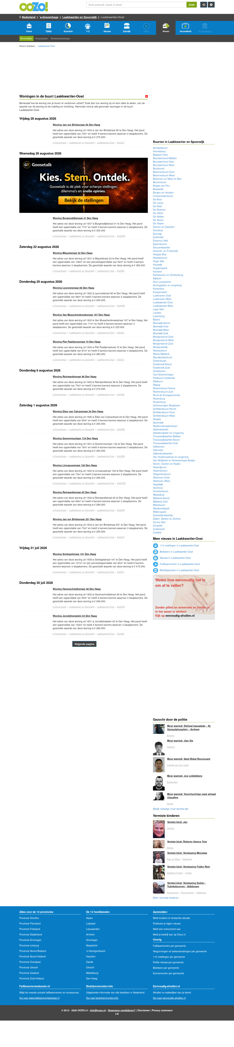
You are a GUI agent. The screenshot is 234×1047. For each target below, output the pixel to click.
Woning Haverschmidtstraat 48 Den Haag (77, 589)
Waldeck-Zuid (160, 501)
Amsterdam (172, 782)
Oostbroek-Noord (162, 364)
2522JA (120, 537)
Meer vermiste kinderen (166, 897)
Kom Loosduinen (162, 281)
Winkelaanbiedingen (60, 38)
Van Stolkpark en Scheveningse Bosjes (174, 460)
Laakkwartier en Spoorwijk (79, 17)
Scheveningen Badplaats (166, 405)
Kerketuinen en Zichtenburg (168, 275)
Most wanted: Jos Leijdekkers (184, 775)
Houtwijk (157, 264)
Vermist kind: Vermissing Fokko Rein (188, 866)
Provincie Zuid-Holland (31, 978)
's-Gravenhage (48, 17)
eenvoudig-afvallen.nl (180, 615)
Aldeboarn (201, 892)
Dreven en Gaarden (164, 226)
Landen (157, 312)
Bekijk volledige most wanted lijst (170, 808)
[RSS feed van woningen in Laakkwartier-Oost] (146, 96)
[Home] (33, 6)
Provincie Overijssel (30, 962)
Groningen (92, 940)
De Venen (158, 220)
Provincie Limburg (29, 945)
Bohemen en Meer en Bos (167, 178)
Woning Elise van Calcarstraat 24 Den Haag (78, 411)
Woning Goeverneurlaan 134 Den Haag (75, 438)
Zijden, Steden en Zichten (167, 518)
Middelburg (92, 973)
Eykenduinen (160, 244)
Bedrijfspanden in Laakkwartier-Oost (179, 570)
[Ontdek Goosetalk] (83, 185)
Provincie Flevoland (30, 923)
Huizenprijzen (41, 38)
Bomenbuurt (159, 182)
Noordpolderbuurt (162, 357)
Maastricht (91, 945)
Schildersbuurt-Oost (164, 412)
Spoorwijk (158, 422)
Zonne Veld (159, 522)
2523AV (120, 633)
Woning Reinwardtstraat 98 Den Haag (74, 376)
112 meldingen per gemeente (169, 956)
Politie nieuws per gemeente (168, 962)
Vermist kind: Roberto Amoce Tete (187, 841)
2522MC (121, 429)
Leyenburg (159, 316)
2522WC (121, 236)
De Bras (157, 199)
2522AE (121, 394)
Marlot (156, 319)
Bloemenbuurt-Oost (163, 172)
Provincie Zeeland (29, 973)
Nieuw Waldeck (161, 354)
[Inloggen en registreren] (203, 5)
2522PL (120, 572)
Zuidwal (157, 532)
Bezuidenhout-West (163, 165)
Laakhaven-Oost (162, 295)
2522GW (121, 483)
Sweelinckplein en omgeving (168, 432)
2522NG (121, 305)
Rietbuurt (158, 381)
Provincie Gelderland (30, 934)
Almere (170, 847)
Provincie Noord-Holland (32, 956)
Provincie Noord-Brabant (32, 951)
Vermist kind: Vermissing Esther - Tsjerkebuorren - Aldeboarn (186, 884)
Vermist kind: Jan (177, 822)
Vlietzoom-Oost (161, 477)
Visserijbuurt (159, 467)
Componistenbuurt (163, 196)
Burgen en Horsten (163, 192)
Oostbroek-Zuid (161, 367)
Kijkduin (157, 278)
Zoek (192, 4)
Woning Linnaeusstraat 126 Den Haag (75, 465)
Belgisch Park (160, 154)
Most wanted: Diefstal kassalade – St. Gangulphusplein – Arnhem (189, 727)
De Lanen (158, 202)
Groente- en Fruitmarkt (165, 251)
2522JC (120, 142)
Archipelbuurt (160, 148)
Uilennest (158, 450)
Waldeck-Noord (161, 498)
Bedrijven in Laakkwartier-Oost (176, 551)
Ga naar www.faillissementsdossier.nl (39, 998)
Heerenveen (172, 892)
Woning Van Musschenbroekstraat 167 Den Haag (81, 314)
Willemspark (159, 511)
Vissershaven (160, 470)
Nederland (28, 17)
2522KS (120, 270)
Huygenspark (160, 268)
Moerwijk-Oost (160, 326)
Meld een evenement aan (167, 929)
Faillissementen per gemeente (169, 945)
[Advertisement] (83, 687)
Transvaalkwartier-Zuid (165, 443)
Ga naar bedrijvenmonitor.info (102, 998)
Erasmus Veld (160, 240)
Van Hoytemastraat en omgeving (170, 457)
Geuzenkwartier (161, 247)
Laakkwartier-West (163, 305)
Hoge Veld (158, 261)
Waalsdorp (158, 494)
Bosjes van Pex (161, 185)
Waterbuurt (159, 505)
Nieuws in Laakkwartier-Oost (175, 557)
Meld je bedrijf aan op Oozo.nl (169, 934)
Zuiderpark (159, 529)
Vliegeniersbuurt (162, 474)
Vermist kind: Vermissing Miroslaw (187, 853)
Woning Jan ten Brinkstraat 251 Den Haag (77, 519)
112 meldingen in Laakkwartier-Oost (179, 545)
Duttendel (158, 237)
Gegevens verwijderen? (122, 1010)
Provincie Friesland (29, 929)
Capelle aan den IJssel (178, 765)
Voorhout (158, 487)
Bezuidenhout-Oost (163, 161)
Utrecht (90, 967)
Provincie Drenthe (29, 918)
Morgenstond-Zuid (163, 343)
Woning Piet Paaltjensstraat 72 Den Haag (77, 341)
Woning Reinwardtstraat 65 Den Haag (74, 492)
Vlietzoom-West (161, 481)
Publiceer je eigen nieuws (167, 923)
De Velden (158, 216)
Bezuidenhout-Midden (165, 158)
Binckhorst (158, 168)
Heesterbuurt (160, 257)
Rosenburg (159, 398)
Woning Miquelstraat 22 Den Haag (73, 253)
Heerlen (170, 828)
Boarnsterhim (187, 892)
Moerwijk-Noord (161, 323)
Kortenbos (158, 288)
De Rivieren (159, 209)
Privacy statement (162, 1010)
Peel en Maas (173, 859)
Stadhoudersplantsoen (165, 426)
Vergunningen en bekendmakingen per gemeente (180, 951)
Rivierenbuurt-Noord (164, 388)
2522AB (121, 510)
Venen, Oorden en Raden (167, 463)
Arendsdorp (159, 151)
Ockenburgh (159, 360)
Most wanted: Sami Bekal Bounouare (188, 758)
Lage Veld (158, 309)
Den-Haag (91, 978)
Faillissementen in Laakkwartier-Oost (179, 564)
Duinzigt (157, 233)
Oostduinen (159, 371)
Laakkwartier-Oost (46, 46)
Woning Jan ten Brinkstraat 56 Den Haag (76, 124)
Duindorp (158, 230)
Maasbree (187, 859)
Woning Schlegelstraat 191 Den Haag (74, 554)
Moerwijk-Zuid (160, 333)
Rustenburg (159, 402)
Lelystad (90, 923)
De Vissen (158, 223)
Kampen (157, 271)
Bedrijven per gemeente (166, 967)
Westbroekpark (161, 508)
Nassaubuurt (160, 350)
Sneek (189, 872)
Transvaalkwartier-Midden (167, 436)
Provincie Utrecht (28, 967)
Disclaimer (144, 1010)
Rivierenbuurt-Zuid (163, 391)
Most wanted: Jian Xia (180, 740)
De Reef (157, 206)
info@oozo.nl (98, 1010)
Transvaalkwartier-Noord (166, 439)
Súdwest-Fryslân (175, 872)
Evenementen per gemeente (168, 973)
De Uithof (158, 213)
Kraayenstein (160, 292)
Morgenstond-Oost (163, 336)
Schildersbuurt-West (164, 415)
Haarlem (171, 746)
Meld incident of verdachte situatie (171, 918)
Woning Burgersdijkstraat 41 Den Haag (75, 218)
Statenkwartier (161, 429)
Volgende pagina (84, 644)
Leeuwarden (93, 929)
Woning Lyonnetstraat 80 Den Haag (73, 287)
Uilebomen (159, 446)
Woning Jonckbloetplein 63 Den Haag (75, 615)
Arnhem (170, 735)
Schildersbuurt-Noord (164, 408)
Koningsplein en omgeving (167, 285)
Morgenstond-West (163, 340)
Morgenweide (160, 347)
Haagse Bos (159, 254)
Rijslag (156, 384)
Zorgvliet (157, 525)
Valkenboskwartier (163, 453)
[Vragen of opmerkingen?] (211, 5)
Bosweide (158, 189)
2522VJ (120, 359)
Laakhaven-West (162, 299)
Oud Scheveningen (163, 374)
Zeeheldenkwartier (163, 515)
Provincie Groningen (30, 940)
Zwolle (170, 803)
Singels (157, 419)
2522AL (120, 332)
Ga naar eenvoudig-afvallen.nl (169, 998)
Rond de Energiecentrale (166, 395)
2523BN (121, 456)
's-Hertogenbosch (95, 951)
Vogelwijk (158, 484)
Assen (89, 918)
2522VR (121, 606)
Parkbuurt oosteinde (164, 378)
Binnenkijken (26, 38)
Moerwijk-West (161, 329)
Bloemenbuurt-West (164, 175)
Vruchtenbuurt (160, 491)
